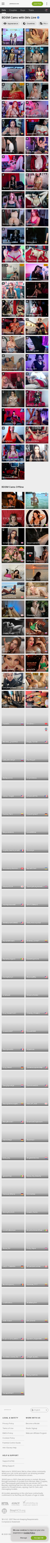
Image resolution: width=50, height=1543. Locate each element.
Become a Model (32, 1424)
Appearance (13, 24)
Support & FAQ (8, 1461)
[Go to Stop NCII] (18, 1511)
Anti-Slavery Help (9, 1448)
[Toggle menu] (3, 3)
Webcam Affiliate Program (36, 1433)
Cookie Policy (29, 1533)
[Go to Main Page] (15, 4)
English (37, 1410)
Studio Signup (31, 1428)
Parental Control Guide (11, 1443)
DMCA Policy (7, 1433)
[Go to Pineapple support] (5, 1511)
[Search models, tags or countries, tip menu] (46, 10)
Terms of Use (7, 1428)
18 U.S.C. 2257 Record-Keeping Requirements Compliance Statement (20, 1520)
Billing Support (8, 1466)
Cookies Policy (8, 1438)
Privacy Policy (8, 1424)
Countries (31, 24)
